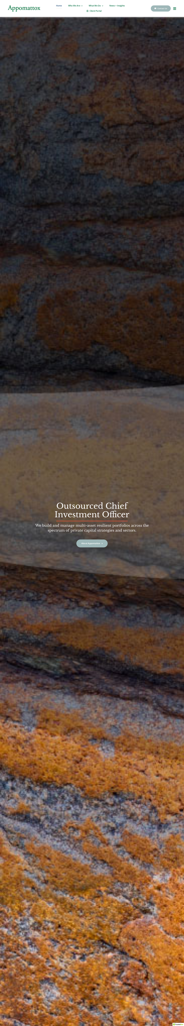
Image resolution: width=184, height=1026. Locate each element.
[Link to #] (174, 8)
